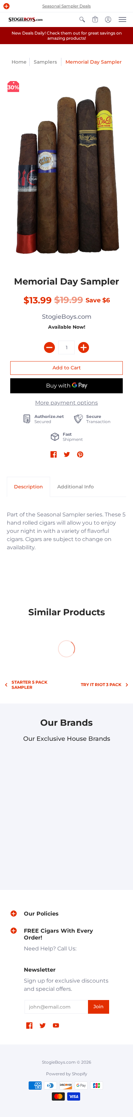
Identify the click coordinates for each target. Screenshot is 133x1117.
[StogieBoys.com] (25, 19)
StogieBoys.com (66, 316)
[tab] (28, 487)
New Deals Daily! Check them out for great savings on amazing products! (67, 35)
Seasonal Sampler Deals (66, 6)
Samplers (45, 62)
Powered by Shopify (66, 1073)
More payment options (66, 402)
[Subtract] (49, 347)
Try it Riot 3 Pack (101, 684)
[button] (6, 6)
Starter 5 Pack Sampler (29, 685)
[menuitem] (82, 19)
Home (19, 62)
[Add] (83, 347)
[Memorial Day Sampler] (66, 169)
